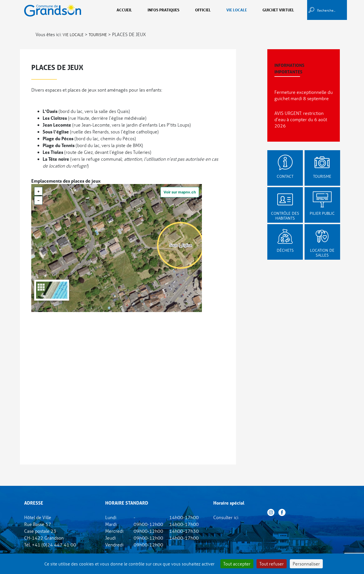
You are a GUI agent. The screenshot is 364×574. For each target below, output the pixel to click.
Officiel (203, 10)
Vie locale (236, 10)
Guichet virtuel (278, 10)
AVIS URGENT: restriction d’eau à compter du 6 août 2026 (300, 119)
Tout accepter (237, 564)
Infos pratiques (163, 10)
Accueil (124, 10)
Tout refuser (271, 564)
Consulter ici (225, 517)
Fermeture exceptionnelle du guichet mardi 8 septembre (303, 95)
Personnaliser (306, 564)
